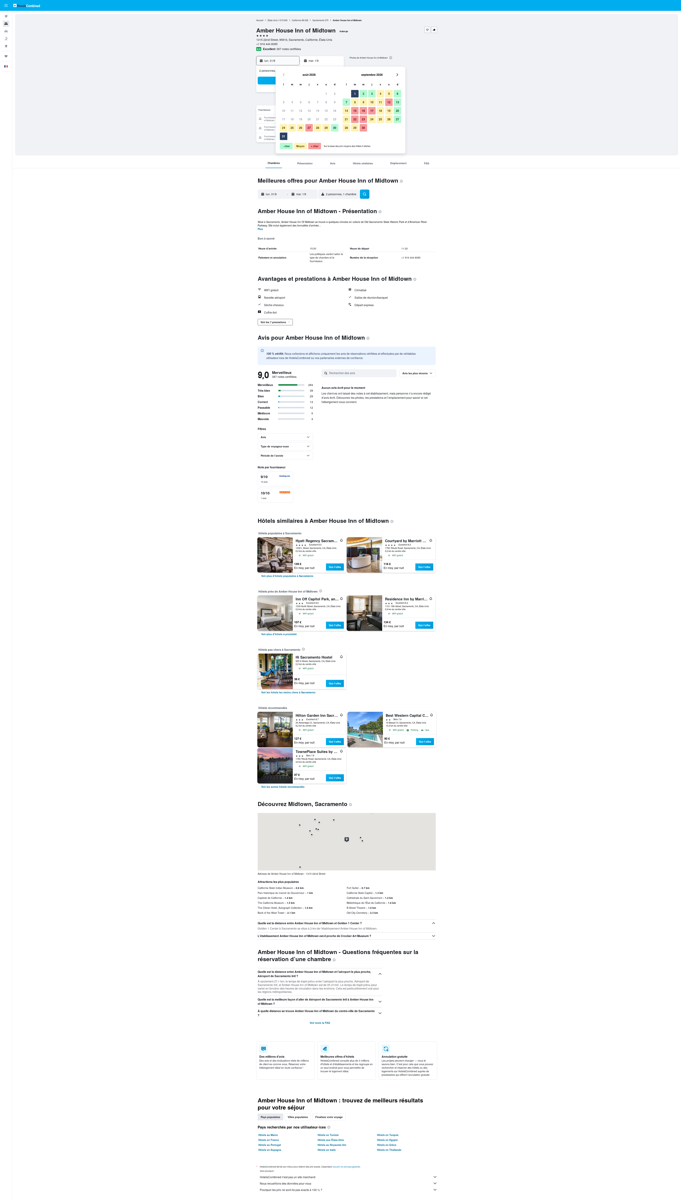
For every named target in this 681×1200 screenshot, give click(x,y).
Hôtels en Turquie (387, 1135)
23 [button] (334, 119)
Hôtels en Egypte (387, 1140)
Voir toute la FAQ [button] (320, 1022)
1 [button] (326, 94)
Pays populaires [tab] (270, 1117)
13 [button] (309, 111)
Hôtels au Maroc (268, 1135)
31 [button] (283, 136)
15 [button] (326, 111)
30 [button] (334, 128)
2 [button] (335, 94)
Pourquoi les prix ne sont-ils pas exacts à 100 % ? (291, 1190)
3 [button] (283, 102)
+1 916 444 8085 (267, 44)
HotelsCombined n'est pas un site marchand (287, 1177)
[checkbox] (275, 479)
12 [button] (300, 111)
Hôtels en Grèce (386, 1145)
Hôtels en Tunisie (328, 1135)
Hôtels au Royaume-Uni (332, 1145)
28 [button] (317, 128)
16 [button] (334, 111)
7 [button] (318, 102)
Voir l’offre (335, 567)
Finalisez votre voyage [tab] (329, 1117)
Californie (296, 20)
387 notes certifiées (288, 49)
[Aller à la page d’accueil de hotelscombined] (26, 5)
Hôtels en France (268, 1140)
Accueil (259, 20)
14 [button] (317, 111)
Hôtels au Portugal (269, 1145)
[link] (287, 575)
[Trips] (6, 56)
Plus (260, 229)
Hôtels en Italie (327, 1150)
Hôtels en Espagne (269, 1150)
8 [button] (326, 102)
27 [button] (309, 128)
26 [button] (300, 128)
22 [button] (326, 119)
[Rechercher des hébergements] (6, 23)
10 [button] (283, 111)
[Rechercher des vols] (6, 16)
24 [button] (283, 128)
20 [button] (309, 119)
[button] (6, 5)
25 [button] (292, 128)
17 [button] (283, 119)
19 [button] (300, 119)
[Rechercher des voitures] (6, 31)
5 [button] (300, 102)
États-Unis (273, 20)
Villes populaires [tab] (298, 1117)
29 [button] (326, 128)
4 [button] (292, 102)
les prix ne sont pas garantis (346, 1166)
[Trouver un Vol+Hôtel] (6, 38)
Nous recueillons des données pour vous (285, 1183)
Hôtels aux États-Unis (331, 1140)
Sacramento (318, 20)
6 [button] (309, 102)
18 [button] (292, 119)
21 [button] (317, 119)
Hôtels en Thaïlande (389, 1150)
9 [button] (335, 102)
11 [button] (292, 111)
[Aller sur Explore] (6, 46)
